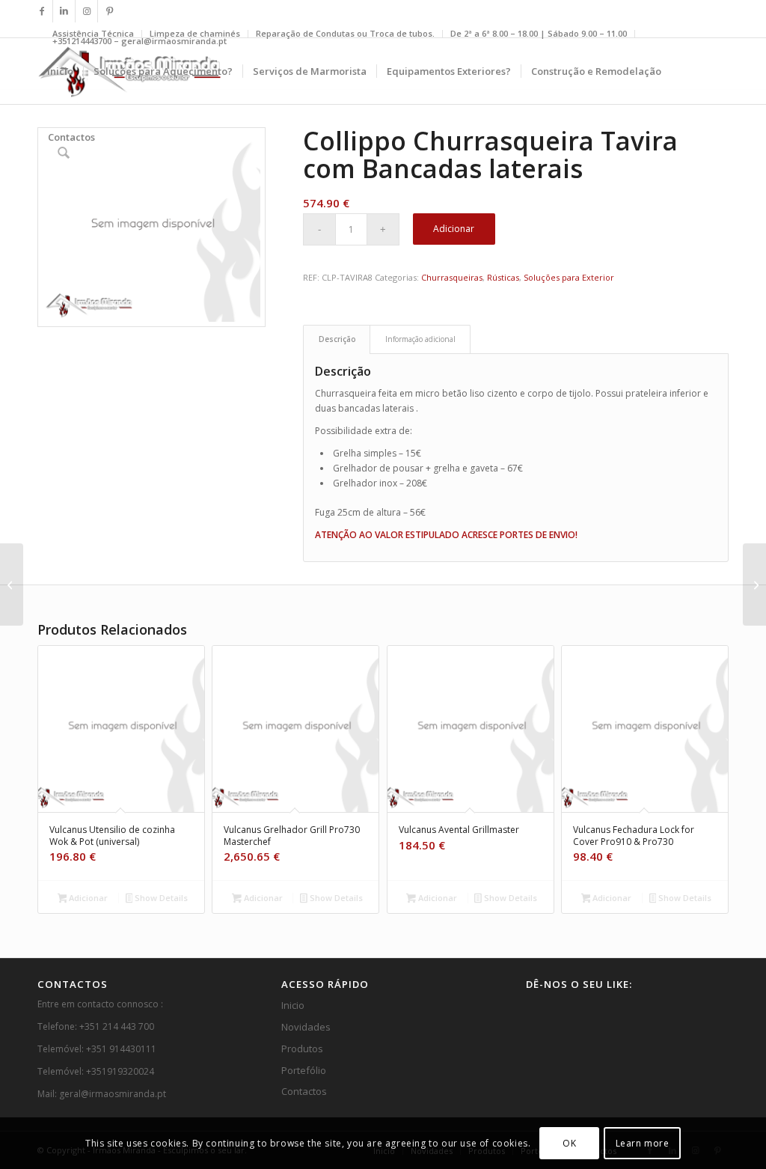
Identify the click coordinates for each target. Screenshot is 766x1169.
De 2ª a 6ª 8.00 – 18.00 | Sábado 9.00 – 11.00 (538, 33)
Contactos (304, 1091)
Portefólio (303, 1070)
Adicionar (453, 228)
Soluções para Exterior (569, 277)
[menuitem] (345, 33)
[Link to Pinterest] (109, 11)
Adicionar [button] (87, 897)
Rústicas (503, 277)
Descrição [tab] (337, 339)
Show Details (160, 897)
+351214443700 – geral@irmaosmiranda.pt (139, 40)
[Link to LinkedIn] (64, 11)
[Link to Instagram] (86, 11)
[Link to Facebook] (41, 11)
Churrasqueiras (451, 277)
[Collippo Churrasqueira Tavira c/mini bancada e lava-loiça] (11, 584)
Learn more (643, 1143)
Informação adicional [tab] (420, 339)
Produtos (302, 1048)
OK (569, 1143)
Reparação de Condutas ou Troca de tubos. (345, 33)
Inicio (292, 1005)
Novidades (306, 1027)
